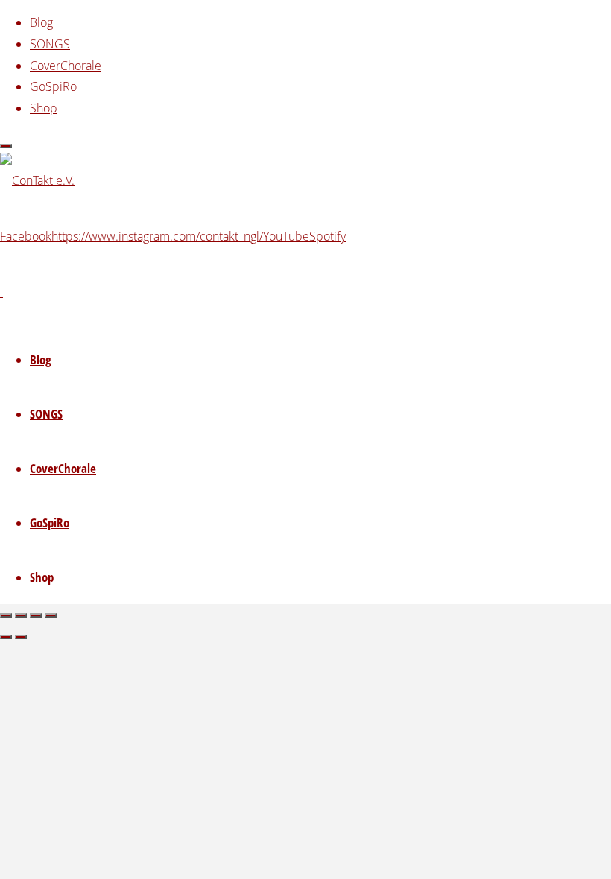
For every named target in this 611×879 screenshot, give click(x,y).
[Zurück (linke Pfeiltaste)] (6, 637)
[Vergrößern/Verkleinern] (6, 615)
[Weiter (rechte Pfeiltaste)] (21, 637)
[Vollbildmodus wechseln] (21, 615)
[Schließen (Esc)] (51, 615)
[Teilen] (36, 615)
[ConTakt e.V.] (37, 180)
